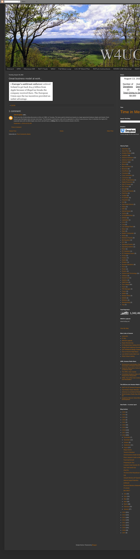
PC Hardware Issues (128, 253)
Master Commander (128, 233)
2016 (124, 435)
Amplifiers (125, 155)
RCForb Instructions (101, 69)
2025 (124, 412)
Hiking (124, 206)
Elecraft (124, 189)
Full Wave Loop (64, 69)
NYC (123, 242)
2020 (124, 425)
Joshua (124, 213)
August (126, 447)
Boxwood (125, 169)
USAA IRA (125, 336)
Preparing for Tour (129, 462)
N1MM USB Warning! (122, 69)
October (126, 442)
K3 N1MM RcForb (127, 215)
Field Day (125, 193)
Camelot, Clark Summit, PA (132, 465)
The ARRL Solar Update (129, 372)
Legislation (125, 220)
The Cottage (125, 284)
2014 (124, 515)
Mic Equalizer (126, 240)
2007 (124, 533)
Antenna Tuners (126, 160)
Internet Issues (126, 211)
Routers (124, 271)
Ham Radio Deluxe (127, 204)
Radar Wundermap (127, 343)
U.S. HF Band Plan (82, 69)
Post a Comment (16, 127)
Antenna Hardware (127, 157)
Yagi (123, 304)
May (125, 499)
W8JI (53, 69)
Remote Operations (128, 264)
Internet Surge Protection (131, 480)
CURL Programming (128, 180)
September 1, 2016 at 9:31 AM (23, 123)
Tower (124, 287)
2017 (124, 432)
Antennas (125, 162)
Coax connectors (127, 175)
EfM (19, 69)
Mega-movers (128, 450)
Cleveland (125, 173)
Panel (123, 249)
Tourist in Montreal (129, 452)
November (127, 440)
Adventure (125, 149)
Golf (123, 202)
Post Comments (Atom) (24, 134)
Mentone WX (29, 69)
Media (124, 235)
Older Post (110, 131)
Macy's (124, 229)
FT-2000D (127, 488)
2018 (124, 430)
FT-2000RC (125, 197)
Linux (123, 222)
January (126, 509)
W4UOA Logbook (127, 340)
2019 (124, 427)
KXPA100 (126, 483)
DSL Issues (125, 186)
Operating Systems (127, 247)
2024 (124, 414)
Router (124, 269)
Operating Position (127, 244)
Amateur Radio (126, 153)
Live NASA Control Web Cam (130, 354)
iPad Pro (126, 470)
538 (125, 475)
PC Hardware (126, 251)
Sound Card (125, 278)
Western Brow (126, 295)
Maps (123, 231)
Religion (124, 262)
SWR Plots (125, 282)
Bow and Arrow (126, 166)
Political (124, 258)
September (127, 445)
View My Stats (124, 328)
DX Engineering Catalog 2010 (131, 345)
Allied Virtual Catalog (128, 356)
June (125, 496)
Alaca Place (125, 151)
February (127, 506)
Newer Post (12, 131)
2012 (124, 520)
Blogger (94, 545)
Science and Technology (129, 273)
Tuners (124, 291)
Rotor (123, 266)
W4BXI (124, 293)
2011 (124, 522)
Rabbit (124, 260)
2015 (124, 512)
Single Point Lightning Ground (131, 347)
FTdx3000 (125, 200)
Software (124, 275)
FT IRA (124, 338)
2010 (124, 525)
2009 (124, 527)
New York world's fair (130, 467)
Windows (124, 300)
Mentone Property (127, 238)
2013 (124, 517)
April (125, 501)
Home (61, 131)
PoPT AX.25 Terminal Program (131, 387)
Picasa (124, 255)
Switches (124, 280)
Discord (10, 69)
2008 (124, 530)
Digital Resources (127, 182)
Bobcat (124, 164)
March (126, 504)
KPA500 (124, 218)
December (127, 437)
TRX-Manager (126, 289)
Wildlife (124, 298)
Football (124, 195)
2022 (124, 420)
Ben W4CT (127, 490)
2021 (124, 422)
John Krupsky (18, 115)
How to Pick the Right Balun (130, 352)
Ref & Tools (43, 69)
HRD (123, 209)
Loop (123, 224)
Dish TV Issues (126, 184)
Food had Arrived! (129, 460)
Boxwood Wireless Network (132, 485)
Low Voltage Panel (127, 226)
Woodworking (126, 302)
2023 (124, 417)
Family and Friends (127, 191)
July (125, 494)
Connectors (125, 178)
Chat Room (125, 171)
